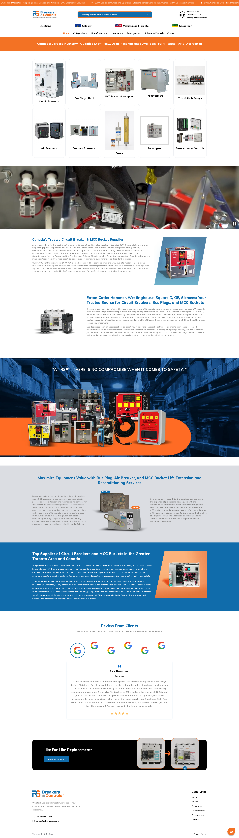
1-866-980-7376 (44, 816)
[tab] (77, 650)
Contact (171, 33)
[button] (80, 33)
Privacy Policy (200, 834)
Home (66, 33)
